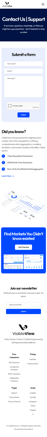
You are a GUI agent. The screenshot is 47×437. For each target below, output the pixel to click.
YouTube (33, 397)
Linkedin (33, 393)
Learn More (7, 176)
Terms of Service (14, 401)
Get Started (23, 247)
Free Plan (33, 359)
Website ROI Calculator (14, 379)
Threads (33, 410)
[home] (7, 4)
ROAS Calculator (14, 374)
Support (14, 393)
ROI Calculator (14, 362)
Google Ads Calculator (14, 368)
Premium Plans (33, 364)
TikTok (32, 406)
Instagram (33, 401)
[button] (42, 4)
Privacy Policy (14, 397)
